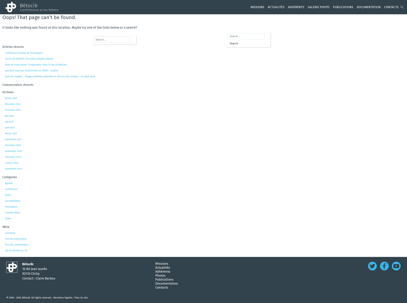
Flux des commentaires (17, 244)
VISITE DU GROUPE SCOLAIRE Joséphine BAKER (29, 59)
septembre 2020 (13, 151)
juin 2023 (9, 116)
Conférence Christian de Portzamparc (24, 53)
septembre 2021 (13, 139)
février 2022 (11, 133)
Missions (257, 7)
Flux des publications (16, 239)
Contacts (391, 7)
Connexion (10, 233)
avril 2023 (10, 127)
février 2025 (11, 98)
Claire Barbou (45, 278)
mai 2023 (9, 121)
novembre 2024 (13, 110)
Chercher (402, 7)
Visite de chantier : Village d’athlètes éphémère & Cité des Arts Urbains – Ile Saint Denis (50, 76)
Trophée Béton (12, 212)
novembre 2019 (13, 157)
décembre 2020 (13, 145)
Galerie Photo (318, 7)
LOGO (11, 267)
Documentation (369, 7)
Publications (343, 7)
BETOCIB (31, 7)
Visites (8, 218)
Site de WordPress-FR (16, 250)
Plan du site (81, 297)
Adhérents (296, 7)
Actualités (276, 7)
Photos (160, 275)
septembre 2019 (13, 168)
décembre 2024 (13, 104)
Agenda (8, 183)
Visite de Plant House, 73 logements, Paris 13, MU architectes (36, 64)
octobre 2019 (11, 163)
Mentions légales (62, 297)
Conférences (11, 189)
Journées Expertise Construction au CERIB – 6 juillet (31, 70)
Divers (8, 195)
